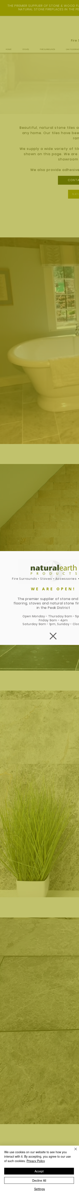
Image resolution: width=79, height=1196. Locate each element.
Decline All (39, 1180)
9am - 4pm (59, 620)
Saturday (30, 624)
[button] (53, 636)
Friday (44, 620)
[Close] (73, 1151)
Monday (38, 616)
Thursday (56, 616)
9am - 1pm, (48, 624)
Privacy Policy (36, 1161)
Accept (39, 1171)
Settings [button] (39, 1189)
